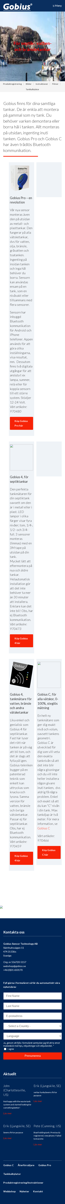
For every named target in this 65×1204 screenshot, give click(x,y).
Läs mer (7, 1113)
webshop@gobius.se (14, 966)
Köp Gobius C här (48, 852)
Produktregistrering (12, 84)
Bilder (29, 84)
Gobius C (43, 828)
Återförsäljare (26, 1165)
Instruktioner (42, 84)
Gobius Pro (44, 1165)
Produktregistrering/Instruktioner (23, 1182)
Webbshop (9, 1191)
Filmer (55, 84)
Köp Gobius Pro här (21, 423)
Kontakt (38, 1191)
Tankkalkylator (32, 89)
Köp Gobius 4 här (21, 640)
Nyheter (24, 1191)
